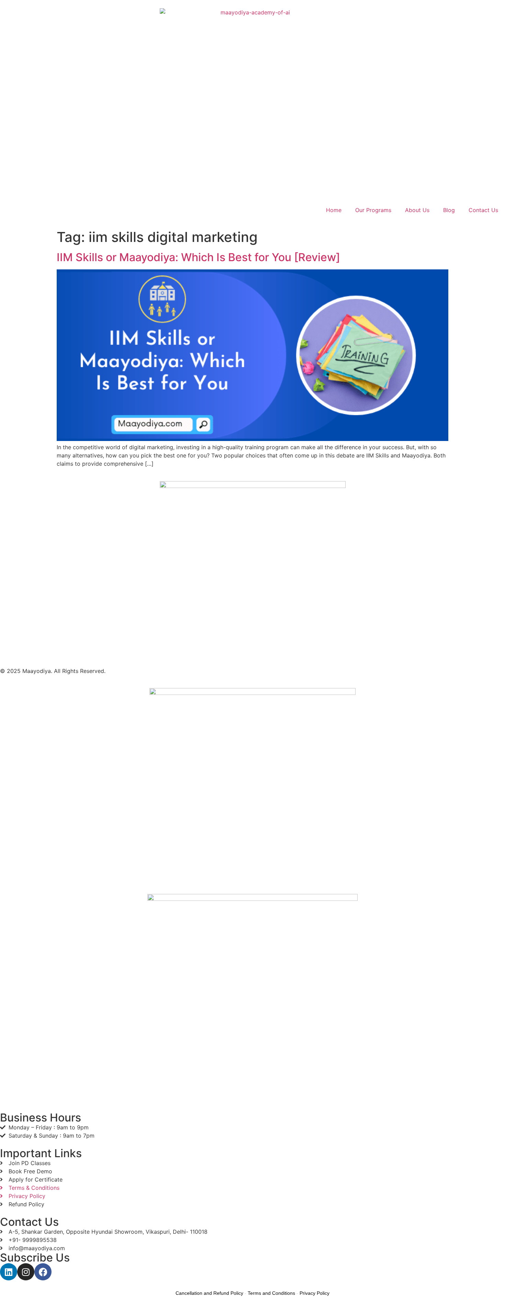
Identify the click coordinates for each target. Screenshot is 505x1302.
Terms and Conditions (271, 1293)
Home (333, 210)
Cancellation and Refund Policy (209, 1293)
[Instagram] (25, 1271)
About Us (417, 210)
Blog (449, 210)
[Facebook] (43, 1271)
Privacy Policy (314, 1293)
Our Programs (373, 210)
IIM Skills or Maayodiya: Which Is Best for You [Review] (198, 257)
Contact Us (483, 210)
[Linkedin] (8, 1271)
